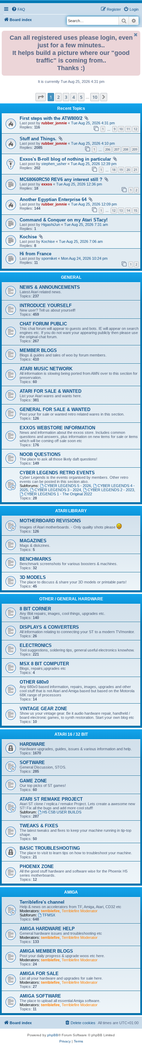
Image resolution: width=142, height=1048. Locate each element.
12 (135, 129)
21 (135, 170)
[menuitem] (18, 9)
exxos (46, 184)
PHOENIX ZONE (37, 866)
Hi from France (35, 253)
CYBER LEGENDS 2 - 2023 (111, 490)
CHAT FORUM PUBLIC (43, 323)
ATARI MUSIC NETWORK (46, 368)
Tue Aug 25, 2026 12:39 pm (93, 164)
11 (128, 129)
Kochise (28, 236)
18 (113, 170)
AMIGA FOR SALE (39, 973)
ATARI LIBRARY (71, 510)
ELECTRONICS (36, 645)
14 (128, 210)
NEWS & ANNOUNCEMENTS (50, 287)
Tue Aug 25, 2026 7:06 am (81, 241)
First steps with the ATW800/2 (51, 118)
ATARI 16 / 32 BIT (71, 734)
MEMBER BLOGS (38, 350)
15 (135, 210)
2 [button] (58, 97)
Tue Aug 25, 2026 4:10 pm (93, 143)
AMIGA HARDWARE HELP (47, 928)
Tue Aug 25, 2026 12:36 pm (79, 184)
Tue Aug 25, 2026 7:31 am (86, 224)
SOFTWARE (32, 762)
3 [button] (66, 97)
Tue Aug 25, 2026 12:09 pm (94, 204)
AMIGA (71, 892)
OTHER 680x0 (34, 682)
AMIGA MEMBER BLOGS (46, 951)
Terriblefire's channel (42, 902)
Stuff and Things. (38, 138)
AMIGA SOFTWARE (40, 996)
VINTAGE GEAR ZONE (43, 708)
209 (134, 149)
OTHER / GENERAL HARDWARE (71, 599)
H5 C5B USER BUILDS (61, 812)
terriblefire (50, 911)
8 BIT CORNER (35, 608)
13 (121, 210)
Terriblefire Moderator (80, 911)
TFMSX (48, 915)
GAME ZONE (33, 780)
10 (121, 129)
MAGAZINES (33, 540)
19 (121, 170)
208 (125, 149)
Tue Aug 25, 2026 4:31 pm (93, 123)
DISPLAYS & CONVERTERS (49, 627)
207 (116, 149)
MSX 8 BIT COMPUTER (44, 663)
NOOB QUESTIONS (40, 454)
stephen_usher (54, 164)
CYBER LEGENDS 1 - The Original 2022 (58, 494)
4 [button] (73, 97)
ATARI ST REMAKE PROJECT (51, 799)
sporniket (49, 258)
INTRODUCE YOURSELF (46, 305)
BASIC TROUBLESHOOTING (50, 848)
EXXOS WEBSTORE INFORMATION (57, 427)
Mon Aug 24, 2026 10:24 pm (84, 258)
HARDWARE (32, 744)
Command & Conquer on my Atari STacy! (64, 219)
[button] (41, 97)
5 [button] (81, 97)
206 (107, 149)
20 (128, 170)
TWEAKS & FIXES (39, 825)
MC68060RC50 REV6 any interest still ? (61, 179)
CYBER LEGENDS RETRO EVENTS (57, 472)
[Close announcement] (136, 34)
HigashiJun (50, 224)
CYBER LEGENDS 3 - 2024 (57, 490)
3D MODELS (33, 577)
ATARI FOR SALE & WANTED (50, 391)
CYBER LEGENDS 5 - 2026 (67, 486)
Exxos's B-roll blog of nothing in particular (65, 159)
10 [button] (94, 97)
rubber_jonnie (54, 123)
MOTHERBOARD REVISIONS (50, 520)
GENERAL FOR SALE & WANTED (55, 409)
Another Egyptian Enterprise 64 (53, 199)
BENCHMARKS (35, 559)
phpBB (52, 1035)
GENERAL (71, 277)
